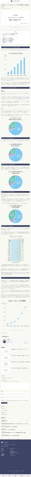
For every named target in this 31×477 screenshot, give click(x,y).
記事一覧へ (26, 342)
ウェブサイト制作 (8, 8)
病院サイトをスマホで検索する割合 (8, 40)
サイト (2, 397)
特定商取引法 (17, 470)
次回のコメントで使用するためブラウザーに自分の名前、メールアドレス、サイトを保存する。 (15, 400)
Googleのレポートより (10, 80)
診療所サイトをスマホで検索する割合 (8, 39)
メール (2, 394)
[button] (11, 27)
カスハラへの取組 (21, 470)
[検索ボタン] (29, 1)
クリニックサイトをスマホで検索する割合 (9, 34)
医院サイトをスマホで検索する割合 (8, 38)
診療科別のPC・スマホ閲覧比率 (7, 41)
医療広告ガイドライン (5, 414)
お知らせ (3, 408)
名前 (2, 391)
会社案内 (14, 470)
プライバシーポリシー (10, 470)
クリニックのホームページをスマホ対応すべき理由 (10, 33)
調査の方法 (4, 35)
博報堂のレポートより (26, 49)
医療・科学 (4, 412)
